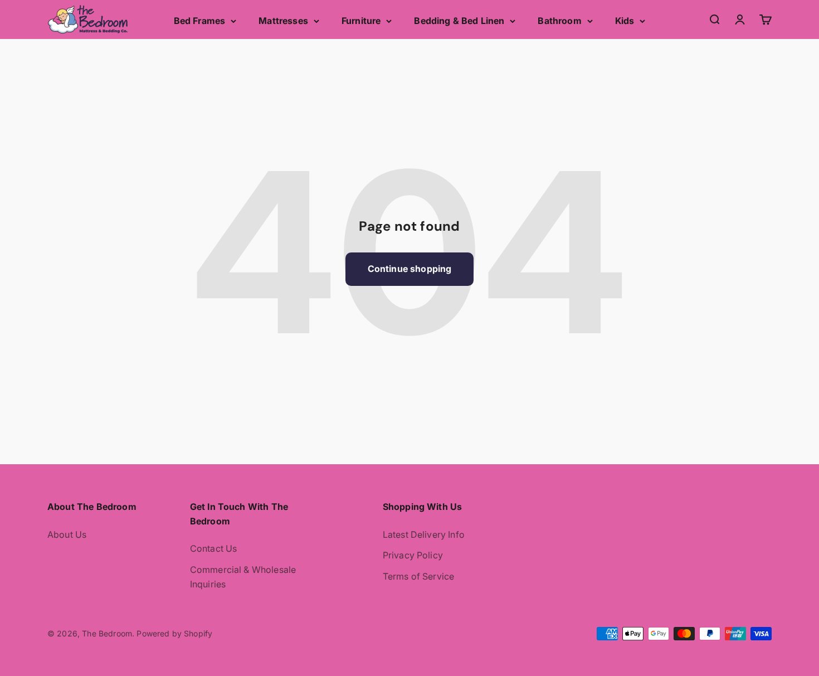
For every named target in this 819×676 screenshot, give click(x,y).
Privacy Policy (413, 555)
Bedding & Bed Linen (459, 20)
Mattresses (283, 20)
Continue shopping (410, 268)
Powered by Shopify (174, 633)
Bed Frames (200, 20)
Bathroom (559, 20)
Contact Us (213, 548)
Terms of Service (419, 576)
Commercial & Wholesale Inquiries (243, 577)
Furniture (361, 20)
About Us (66, 534)
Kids (625, 20)
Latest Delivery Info (424, 534)
